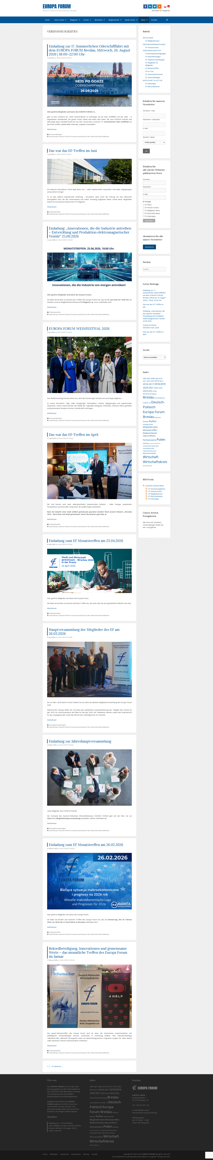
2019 (163, 384)
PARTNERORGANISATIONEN (154, 44)
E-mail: (145, 128)
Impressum (64, 1154)
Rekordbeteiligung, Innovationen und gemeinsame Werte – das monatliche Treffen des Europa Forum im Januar (88, 952)
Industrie (158, 417)
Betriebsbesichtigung (149, 394)
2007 (148, 378)
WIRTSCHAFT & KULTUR (152, 80)
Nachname (147, 187)
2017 (151, 384)
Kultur (152, 421)
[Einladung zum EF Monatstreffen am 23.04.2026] (89, 592)
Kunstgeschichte (148, 424)
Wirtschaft (94, 136)
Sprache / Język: (149, 137)
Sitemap (86, 1154)
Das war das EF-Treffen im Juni (73, 151)
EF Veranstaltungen (55, 134)
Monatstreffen (150, 430)
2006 (144, 378)
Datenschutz (76, 1154)
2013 (152, 381)
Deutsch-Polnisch (64, 136)
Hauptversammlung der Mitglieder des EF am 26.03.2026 (84, 632)
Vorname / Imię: (149, 111)
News (143, 20)
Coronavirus (160, 398)
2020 (145, 387)
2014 (157, 381)
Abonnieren (149, 247)
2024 (145, 390)
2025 (150, 391)
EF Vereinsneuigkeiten (156, 489)
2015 (161, 381)
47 (53, 1066)
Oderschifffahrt (149, 436)
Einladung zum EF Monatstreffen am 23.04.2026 (86, 541)
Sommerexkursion (154, 443)
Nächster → (58, 1066)
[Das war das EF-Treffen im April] (89, 498)
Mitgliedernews (150, 427)
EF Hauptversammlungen (57, 725)
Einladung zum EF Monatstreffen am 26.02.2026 (86, 845)
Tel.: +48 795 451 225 (140, 1105)
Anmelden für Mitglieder (161, 10)
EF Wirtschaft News (152, 213)
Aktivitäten (99, 20)
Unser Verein (59, 20)
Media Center (130, 20)
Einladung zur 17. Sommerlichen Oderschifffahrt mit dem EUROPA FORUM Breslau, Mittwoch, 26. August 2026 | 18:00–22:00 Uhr (89, 50)
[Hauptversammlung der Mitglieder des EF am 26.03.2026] (89, 696)
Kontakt (154, 20)
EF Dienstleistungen (153, 56)
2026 (50, 136)
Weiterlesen (51, 129)
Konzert (146, 421)
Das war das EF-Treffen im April (73, 434)
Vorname (146, 179)
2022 (156, 387)
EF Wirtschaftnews (152, 86)
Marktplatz (54, 1154)
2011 (144, 381)
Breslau (55, 136)
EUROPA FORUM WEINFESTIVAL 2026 (79, 329)
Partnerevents (149, 440)
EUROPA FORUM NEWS (155, 486)
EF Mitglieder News (152, 210)
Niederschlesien (150, 433)
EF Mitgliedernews (152, 41)
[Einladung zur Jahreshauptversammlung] (89, 805)
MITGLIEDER (148, 38)
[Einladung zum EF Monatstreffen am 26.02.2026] (89, 909)
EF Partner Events (152, 207)
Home (47, 20)
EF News (148, 205)
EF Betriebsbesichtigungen (155, 53)
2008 (153, 378)
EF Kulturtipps (150, 83)
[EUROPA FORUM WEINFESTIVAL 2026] (89, 392)
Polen (88, 136)
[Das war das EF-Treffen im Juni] (89, 183)
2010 (160, 378)
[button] (66, 20)
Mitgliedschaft (113, 20)
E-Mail (145, 194)
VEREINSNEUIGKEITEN (152, 50)
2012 (148, 381)
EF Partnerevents (152, 47)
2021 (151, 387)
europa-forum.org (150, 1113)
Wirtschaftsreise (147, 466)
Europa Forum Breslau (78, 136)
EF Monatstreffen (55, 212)
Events (86, 20)
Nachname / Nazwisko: (151, 119)
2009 (156, 378)
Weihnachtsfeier (149, 453)
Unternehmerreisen (149, 451)
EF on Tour (149, 71)
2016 (145, 384)
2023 (160, 388)
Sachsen (146, 443)
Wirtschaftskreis (103, 136)
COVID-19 (147, 403)
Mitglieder (74, 20)
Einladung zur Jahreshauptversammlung (80, 741)
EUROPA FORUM (57, 6)
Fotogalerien (151, 527)
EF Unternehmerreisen (154, 74)
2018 (157, 384)
